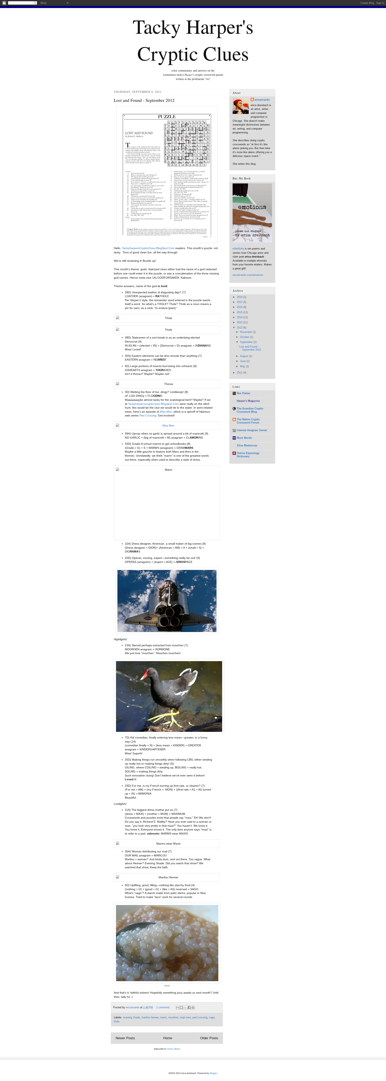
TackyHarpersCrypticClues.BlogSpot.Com (148, 248)
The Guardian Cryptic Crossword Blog (250, 410)
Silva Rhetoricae (247, 445)
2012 (240, 327)
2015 (240, 312)
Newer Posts (125, 1038)
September (247, 342)
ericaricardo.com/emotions (248, 274)
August (244, 356)
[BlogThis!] (182, 1007)
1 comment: (163, 1007)
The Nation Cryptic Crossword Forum (248, 421)
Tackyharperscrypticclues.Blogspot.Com (153, 403)
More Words (244, 437)
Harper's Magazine (248, 400)
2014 (240, 317)
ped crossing (199, 1017)
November (246, 331)
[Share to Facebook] (189, 1007)
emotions (238, 248)
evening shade (131, 1017)
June (243, 361)
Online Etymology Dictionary (248, 455)
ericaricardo (262, 99)
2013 (240, 322)
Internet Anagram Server (252, 430)
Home (167, 1038)
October (245, 337)
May (243, 366)
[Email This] (178, 1007)
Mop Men (166, 411)
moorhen (173, 1017)
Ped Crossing (147, 415)
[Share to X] (185, 1007)
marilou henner (150, 1017)
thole (116, 1021)
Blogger (213, 1073)
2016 (240, 307)
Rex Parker (243, 393)
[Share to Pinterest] (193, 1007)
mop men (185, 1017)
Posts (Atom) (173, 1049)
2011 (240, 372)
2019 (240, 297)
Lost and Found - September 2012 (144, 100)
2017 (240, 302)
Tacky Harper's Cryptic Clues (193, 39)
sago (212, 1017)
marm (163, 1017)
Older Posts (209, 1038)
